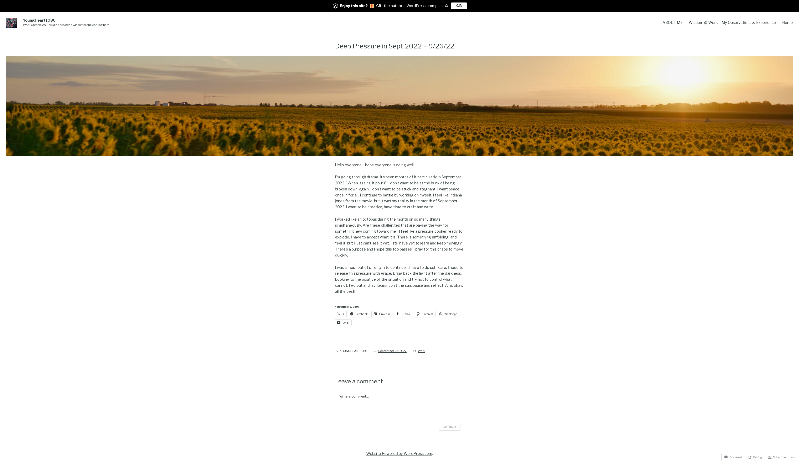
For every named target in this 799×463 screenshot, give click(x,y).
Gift (459, 5)
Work (421, 351)
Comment (449, 426)
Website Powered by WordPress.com (399, 453)
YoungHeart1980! (40, 20)
